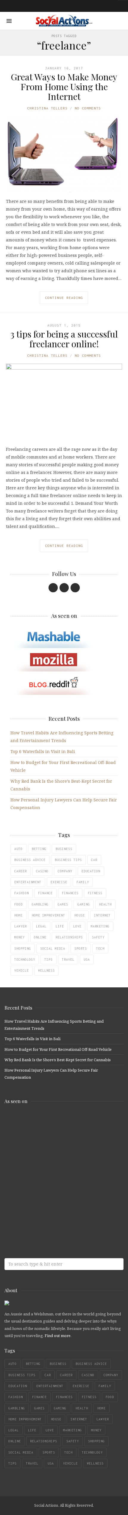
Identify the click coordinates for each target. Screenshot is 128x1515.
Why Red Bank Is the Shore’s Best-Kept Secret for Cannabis (57, 1059)
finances (70, 893)
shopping (22, 948)
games (63, 904)
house (79, 915)
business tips (68, 860)
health (105, 904)
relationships (69, 937)
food (18, 904)
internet (102, 915)
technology (24, 959)
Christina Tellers (47, 108)
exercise (59, 882)
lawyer (20, 926)
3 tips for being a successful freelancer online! (64, 339)
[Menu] (9, 21)
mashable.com (47, 1121)
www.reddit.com (47, 1168)
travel (68, 959)
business (64, 849)
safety (98, 937)
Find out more (58, 1335)
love (77, 926)
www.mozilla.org (47, 1145)
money (19, 937)
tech (100, 948)
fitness (95, 893)
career (20, 871)
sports (80, 948)
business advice (30, 860)
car (94, 860)
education (91, 871)
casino (42, 871)
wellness (46, 970)
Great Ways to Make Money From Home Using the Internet (64, 86)
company (65, 871)
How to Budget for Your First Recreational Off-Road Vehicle (58, 1049)
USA (87, 959)
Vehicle (21, 970)
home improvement (48, 915)
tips (48, 959)
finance (45, 893)
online (40, 937)
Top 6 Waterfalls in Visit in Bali (42, 751)
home (18, 915)
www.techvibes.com (47, 1192)
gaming (83, 904)
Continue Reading (64, 298)
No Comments (88, 108)
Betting (39, 849)
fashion (21, 893)
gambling (40, 904)
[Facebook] (53, 587)
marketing (100, 926)
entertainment (27, 882)
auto (18, 849)
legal (41, 926)
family (83, 882)
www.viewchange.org (47, 1215)
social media (52, 948)
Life (60, 926)
